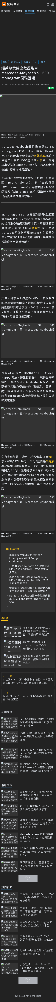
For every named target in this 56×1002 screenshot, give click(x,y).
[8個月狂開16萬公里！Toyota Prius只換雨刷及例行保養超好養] (12, 645)
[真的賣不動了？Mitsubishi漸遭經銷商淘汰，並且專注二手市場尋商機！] (9, 796)
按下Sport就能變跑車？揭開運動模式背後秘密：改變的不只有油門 (36, 631)
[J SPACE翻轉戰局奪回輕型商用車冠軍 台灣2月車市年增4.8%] (9, 852)
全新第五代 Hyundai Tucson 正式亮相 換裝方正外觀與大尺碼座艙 (37, 897)
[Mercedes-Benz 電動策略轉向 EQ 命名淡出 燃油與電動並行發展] (9, 838)
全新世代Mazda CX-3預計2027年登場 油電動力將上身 (37, 938)
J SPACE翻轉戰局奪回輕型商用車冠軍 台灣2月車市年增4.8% (37, 852)
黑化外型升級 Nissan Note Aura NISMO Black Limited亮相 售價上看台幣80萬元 (28, 580)
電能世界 (41, 11)
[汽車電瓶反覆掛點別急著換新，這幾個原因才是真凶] (12, 660)
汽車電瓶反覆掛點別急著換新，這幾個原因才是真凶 (36, 659)
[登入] (48, 4)
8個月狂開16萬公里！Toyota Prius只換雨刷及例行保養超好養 (35, 645)
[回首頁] (13, 4)
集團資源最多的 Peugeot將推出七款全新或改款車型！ (36, 923)
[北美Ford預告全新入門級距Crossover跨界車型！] (9, 954)
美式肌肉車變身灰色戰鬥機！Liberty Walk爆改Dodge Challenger (26, 558)
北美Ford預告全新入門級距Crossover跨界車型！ (36, 952)
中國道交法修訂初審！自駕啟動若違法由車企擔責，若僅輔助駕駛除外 (30, 589)
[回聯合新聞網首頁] (4, 4)
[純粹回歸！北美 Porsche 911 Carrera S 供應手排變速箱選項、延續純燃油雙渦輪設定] (9, 768)
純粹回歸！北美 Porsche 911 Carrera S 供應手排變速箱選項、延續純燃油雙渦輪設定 (37, 767)
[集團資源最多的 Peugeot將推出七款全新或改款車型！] (9, 926)
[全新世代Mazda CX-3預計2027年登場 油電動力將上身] (9, 940)
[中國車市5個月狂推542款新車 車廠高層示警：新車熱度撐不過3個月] (9, 912)
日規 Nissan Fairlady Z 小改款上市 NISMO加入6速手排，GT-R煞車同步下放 (30, 569)
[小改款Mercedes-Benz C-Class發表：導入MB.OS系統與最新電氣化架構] (9, 968)
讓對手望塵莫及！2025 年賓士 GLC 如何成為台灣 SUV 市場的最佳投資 (37, 823)
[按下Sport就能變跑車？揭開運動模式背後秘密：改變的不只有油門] (12, 631)
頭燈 (43, 62)
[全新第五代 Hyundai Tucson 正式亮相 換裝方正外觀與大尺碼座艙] (9, 898)
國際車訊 (30, 11)
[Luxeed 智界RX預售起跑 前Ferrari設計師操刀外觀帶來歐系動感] (9, 753)
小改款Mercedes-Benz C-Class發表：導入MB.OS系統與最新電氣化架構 (37, 968)
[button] (53, 4)
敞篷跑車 (15, 62)
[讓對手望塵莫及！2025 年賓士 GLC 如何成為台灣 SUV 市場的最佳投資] (9, 824)
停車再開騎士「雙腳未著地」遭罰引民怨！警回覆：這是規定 (37, 866)
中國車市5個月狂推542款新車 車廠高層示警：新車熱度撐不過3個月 (36, 911)
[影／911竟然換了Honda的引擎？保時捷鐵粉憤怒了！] (9, 810)
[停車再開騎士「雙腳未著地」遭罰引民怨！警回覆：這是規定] (9, 866)
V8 (36, 62)
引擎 (5, 62)
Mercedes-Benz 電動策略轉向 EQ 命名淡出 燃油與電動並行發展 (37, 838)
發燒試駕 (18, 11)
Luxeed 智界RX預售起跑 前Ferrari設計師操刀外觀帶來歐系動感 (36, 753)
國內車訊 (6, 11)
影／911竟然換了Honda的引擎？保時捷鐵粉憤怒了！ (37, 807)
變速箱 (27, 62)
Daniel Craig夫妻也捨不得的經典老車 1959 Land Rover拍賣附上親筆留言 (29, 598)
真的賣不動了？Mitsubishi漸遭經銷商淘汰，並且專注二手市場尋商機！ (36, 795)
